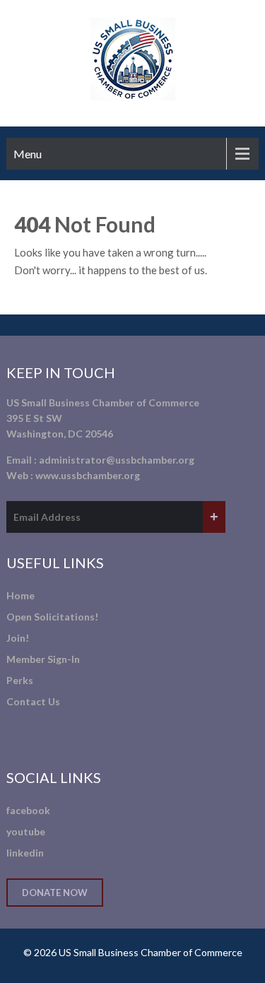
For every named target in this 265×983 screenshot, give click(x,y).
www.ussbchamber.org (87, 475)
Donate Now (55, 892)
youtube (25, 831)
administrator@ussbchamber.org (116, 460)
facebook (28, 810)
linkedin (25, 853)
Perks (19, 680)
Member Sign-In (43, 659)
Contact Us (33, 701)
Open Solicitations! (52, 617)
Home (20, 595)
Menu (27, 153)
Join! (17, 638)
